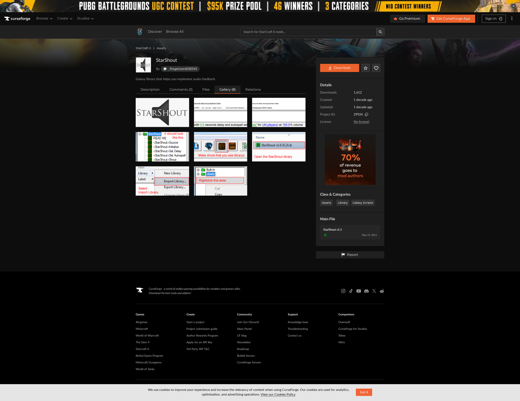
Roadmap (243, 349)
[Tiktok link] (351, 291)
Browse (42, 18)
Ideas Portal (244, 329)
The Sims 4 (143, 342)
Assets (161, 48)
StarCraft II (143, 48)
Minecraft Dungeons (148, 362)
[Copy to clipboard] (366, 114)
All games (141, 322)
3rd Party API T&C (197, 349)
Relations (253, 90)
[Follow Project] (376, 68)
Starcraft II (142, 349)
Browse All (174, 32)
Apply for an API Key (199, 342)
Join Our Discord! (248, 322)
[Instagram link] (343, 291)
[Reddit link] (381, 291)
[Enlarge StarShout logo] (143, 65)
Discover (155, 32)
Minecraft (142, 329)
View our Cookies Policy (278, 394)
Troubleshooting (298, 329)
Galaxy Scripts (363, 203)
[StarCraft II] (140, 32)
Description (150, 90)
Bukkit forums (246, 355)
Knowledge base (298, 322)
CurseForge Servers (249, 362)
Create (62, 18)
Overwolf (344, 322)
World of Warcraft (147, 335)
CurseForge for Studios (352, 329)
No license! (361, 121)
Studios (83, 18)
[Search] (380, 32)
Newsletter (244, 342)
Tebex (342, 335)
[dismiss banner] (513, 6)
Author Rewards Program (202, 335)
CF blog (242, 335)
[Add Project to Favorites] (366, 68)
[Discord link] (366, 291)
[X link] (374, 291)
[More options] (512, 19)
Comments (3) (181, 90)
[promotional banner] (260, 6)
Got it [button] (364, 392)
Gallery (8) (227, 90)
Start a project (195, 322)
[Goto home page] (17, 19)
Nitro (341, 342)
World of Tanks (145, 369)
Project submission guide (201, 329)
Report (352, 255)
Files (206, 90)
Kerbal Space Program (149, 355)
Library (343, 203)
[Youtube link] (358, 291)
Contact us (294, 335)
